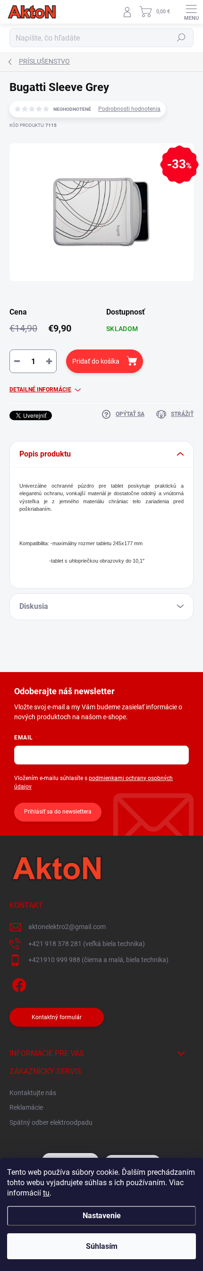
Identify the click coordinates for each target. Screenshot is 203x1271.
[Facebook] (17, 983)
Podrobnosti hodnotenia (129, 109)
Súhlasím (102, 1246)
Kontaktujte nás (32, 1093)
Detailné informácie (40, 389)
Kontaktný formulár (57, 1017)
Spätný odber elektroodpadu (51, 1122)
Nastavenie (102, 1215)
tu (46, 1192)
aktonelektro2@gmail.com (67, 926)
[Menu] (191, 12)
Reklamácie (26, 1107)
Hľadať (181, 37)
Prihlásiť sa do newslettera (58, 811)
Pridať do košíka (95, 361)
